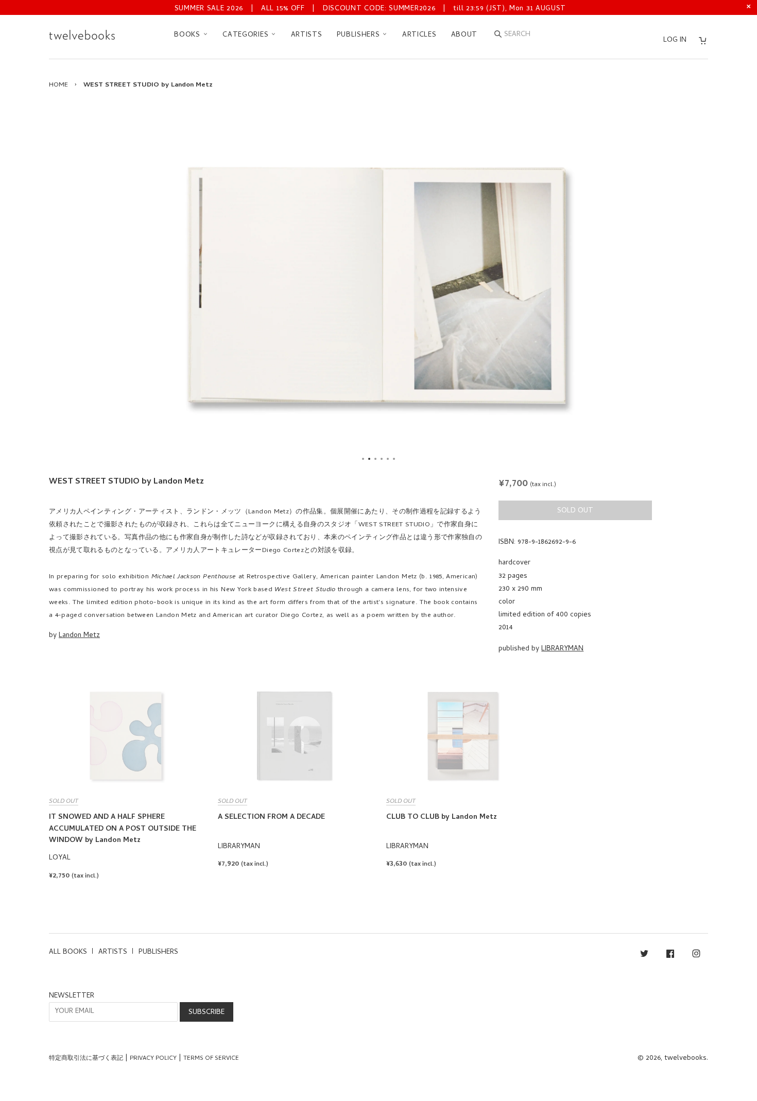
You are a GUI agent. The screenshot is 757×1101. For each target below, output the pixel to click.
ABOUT (464, 35)
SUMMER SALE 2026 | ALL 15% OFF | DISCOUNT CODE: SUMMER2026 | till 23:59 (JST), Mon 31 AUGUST (370, 9)
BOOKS (188, 35)
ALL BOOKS (68, 952)
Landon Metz (79, 636)
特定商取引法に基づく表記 (86, 1059)
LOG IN (674, 40)
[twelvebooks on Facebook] (670, 955)
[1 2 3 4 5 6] (378, 285)
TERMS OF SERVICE (211, 1059)
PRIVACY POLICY (153, 1059)
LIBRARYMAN (562, 649)
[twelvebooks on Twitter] (644, 955)
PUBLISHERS (360, 35)
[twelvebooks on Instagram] (696, 955)
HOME (58, 85)
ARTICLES (419, 35)
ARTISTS (306, 35)
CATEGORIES (246, 35)
